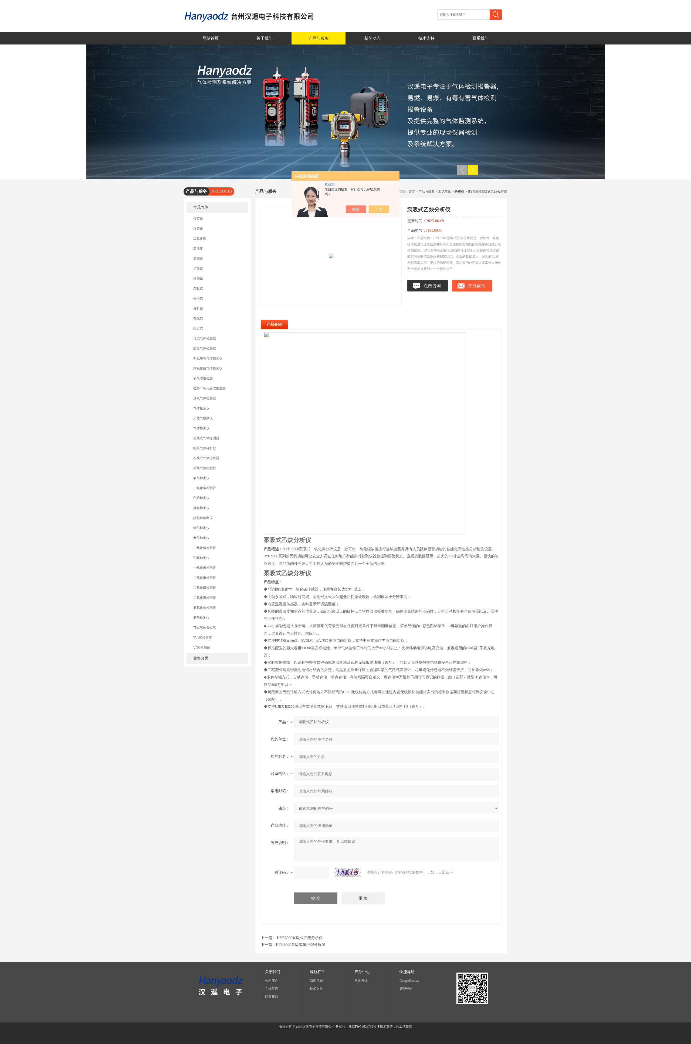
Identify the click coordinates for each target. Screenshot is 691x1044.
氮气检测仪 (201, 618)
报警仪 (198, 229)
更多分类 (200, 658)
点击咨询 (432, 285)
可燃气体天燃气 (204, 628)
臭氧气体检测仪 (204, 398)
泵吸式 (198, 288)
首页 (411, 192)
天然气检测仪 (203, 418)
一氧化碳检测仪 (204, 488)
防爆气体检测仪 (204, 348)
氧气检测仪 (201, 478)
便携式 (198, 298)
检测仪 (198, 278)
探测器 (198, 258)
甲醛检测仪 (201, 558)
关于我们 (264, 38)
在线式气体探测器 (206, 438)
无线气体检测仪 (204, 468)
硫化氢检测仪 (203, 518)
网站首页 (210, 38)
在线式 (198, 318)
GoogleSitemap (409, 981)
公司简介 (271, 981)
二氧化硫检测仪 (204, 588)
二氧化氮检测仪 (204, 598)
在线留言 (476, 285)
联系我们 (480, 38)
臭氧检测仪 (201, 508)
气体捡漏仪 (201, 408)
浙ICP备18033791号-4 (363, 1026)
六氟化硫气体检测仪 (207, 368)
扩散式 (198, 268)
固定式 (198, 328)
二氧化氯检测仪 (204, 578)
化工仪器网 (404, 1026)
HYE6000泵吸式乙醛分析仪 (300, 938)
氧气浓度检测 (203, 378)
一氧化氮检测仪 (204, 568)
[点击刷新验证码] (347, 872)
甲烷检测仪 (201, 498)
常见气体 (200, 207)
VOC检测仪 (201, 648)
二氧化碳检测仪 (204, 548)
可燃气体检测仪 (204, 338)
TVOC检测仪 (202, 638)
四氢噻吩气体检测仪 (207, 358)
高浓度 (198, 248)
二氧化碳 (199, 239)
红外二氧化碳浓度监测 (209, 388)
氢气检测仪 (201, 528)
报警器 (198, 219)
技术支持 (426, 38)
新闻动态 (372, 38)
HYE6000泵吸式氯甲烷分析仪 (300, 945)
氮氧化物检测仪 (204, 608)
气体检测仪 (201, 428)
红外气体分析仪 (204, 448)
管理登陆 (405, 989)
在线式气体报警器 (206, 458)
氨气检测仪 (201, 538)
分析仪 (198, 308)
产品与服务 (319, 38)
